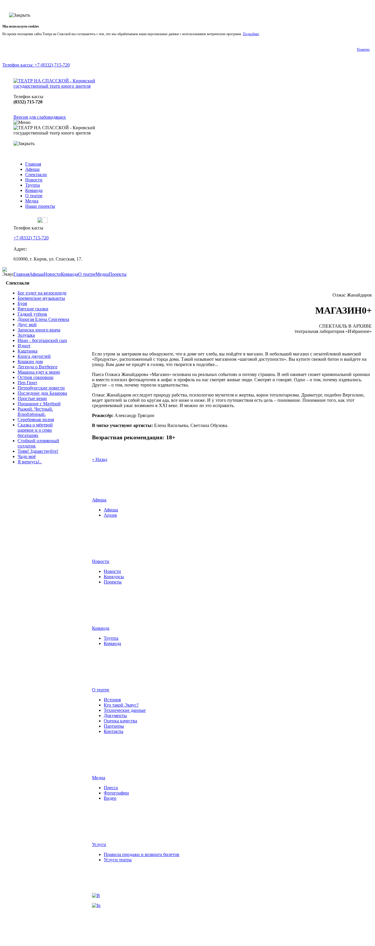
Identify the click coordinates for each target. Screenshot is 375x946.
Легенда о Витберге (37, 366)
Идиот (24, 345)
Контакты (113, 731)
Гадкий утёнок (32, 314)
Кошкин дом (30, 361)
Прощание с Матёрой (39, 403)
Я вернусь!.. (30, 461)
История (112, 699)
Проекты (118, 274)
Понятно (363, 49)
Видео (110, 798)
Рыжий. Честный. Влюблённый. (35, 411)
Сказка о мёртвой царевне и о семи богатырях (35, 430)
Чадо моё (27, 456)
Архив (38, 481)
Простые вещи (32, 398)
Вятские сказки (33, 308)
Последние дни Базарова (42, 393)
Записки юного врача (39, 329)
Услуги (99, 844)
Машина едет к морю (39, 372)
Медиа (31, 200)
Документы (115, 715)
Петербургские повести (41, 387)
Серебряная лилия (36, 419)
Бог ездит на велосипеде (42, 292)
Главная (33, 163)
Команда (33, 190)
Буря (22, 303)
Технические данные (125, 710)
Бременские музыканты (41, 298)
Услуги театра (118, 859)
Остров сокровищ (35, 377)
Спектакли (36, 174)
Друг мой (27, 324)
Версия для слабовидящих (39, 117)
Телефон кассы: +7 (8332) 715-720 (36, 64)
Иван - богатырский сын (42, 340)
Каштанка (28, 350)
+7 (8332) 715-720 (31, 237)
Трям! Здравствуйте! (38, 451)
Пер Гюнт (27, 382)
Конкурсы (114, 576)
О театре (33, 195)
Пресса (111, 787)
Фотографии (116, 792)
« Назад (99, 459)
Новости (33, 179)
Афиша (32, 169)
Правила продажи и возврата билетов (141, 854)
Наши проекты (40, 206)
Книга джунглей (34, 356)
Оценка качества (120, 720)
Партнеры (114, 726)
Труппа (32, 185)
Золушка (26, 335)
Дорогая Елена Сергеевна (43, 319)
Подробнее (251, 34)
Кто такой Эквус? (121, 704)
